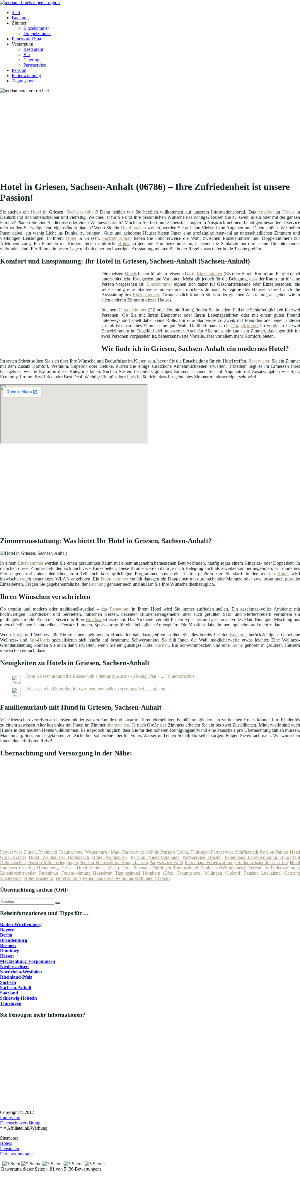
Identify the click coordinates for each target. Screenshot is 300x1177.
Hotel (36, 211)
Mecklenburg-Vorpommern (27, 961)
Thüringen (10, 1003)
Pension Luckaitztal (263, 873)
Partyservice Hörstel (202, 857)
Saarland (9, 992)
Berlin (6, 934)
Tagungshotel (24, 80)
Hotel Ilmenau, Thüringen (146, 867)
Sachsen (8, 982)
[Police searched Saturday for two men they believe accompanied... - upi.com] (16, 694)
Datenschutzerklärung (20, 1122)
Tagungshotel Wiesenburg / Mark (90, 852)
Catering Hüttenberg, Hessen (46, 867)
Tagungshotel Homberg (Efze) (144, 873)
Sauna (237, 645)
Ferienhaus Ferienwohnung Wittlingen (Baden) (126, 878)
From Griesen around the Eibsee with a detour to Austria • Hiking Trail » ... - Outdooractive (110, 676)
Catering (31, 59)
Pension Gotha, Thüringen (184, 852)
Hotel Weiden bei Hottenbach (59, 857)
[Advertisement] (152, 134)
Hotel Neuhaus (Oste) (98, 867)
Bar (26, 54)
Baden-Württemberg (21, 924)
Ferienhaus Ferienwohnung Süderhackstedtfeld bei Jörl (236, 862)
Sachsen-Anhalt (81, 211)
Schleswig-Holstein (18, 998)
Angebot (266, 211)
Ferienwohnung (26, 75)
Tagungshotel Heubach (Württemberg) (209, 867)
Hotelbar (94, 619)
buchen (139, 227)
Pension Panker (274, 852)
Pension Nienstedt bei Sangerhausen (113, 862)
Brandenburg (13, 940)
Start (16, 12)
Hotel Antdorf (68, 878)
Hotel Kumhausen (109, 857)
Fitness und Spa (26, 38)
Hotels (288, 211)
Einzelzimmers (146, 294)
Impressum (10, 1117)
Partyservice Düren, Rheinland (28, 852)
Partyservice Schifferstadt (234, 852)
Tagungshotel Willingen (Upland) (209, 873)
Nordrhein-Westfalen (21, 971)
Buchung (20, 17)
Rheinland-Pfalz (16, 977)
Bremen (8, 945)
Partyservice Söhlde (140, 852)
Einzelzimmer (36, 28)
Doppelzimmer (37, 33)
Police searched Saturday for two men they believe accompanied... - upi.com (95, 688)
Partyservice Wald (166, 862)
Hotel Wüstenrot (39, 878)
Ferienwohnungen (17, 1153)
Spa (32, 639)
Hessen (7, 956)
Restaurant (33, 49)
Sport (18, 634)
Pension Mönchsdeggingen (52, 862)
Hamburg (9, 950)
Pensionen (9, 1148)
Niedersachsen (14, 966)
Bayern (7, 929)
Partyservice (34, 65)
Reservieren (259, 360)
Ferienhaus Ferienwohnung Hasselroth (75, 873)
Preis (131, 376)
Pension (19, 70)
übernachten (118, 724)
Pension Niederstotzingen (155, 857)
